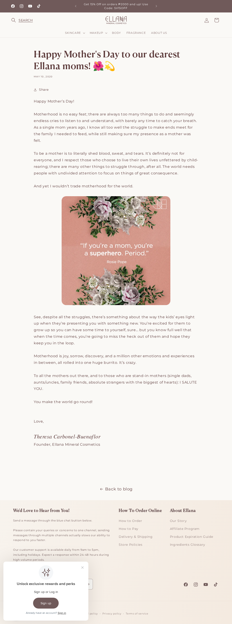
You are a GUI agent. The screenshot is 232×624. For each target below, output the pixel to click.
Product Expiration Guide (191, 537)
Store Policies (130, 545)
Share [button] (44, 90)
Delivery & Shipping (135, 537)
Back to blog (119, 489)
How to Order (130, 521)
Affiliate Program (185, 529)
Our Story (178, 521)
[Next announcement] (156, 6)
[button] (16, 20)
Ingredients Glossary (187, 545)
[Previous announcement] (76, 6)
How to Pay (128, 529)
